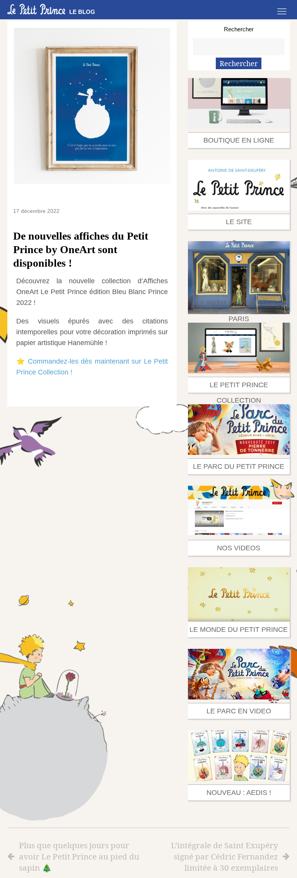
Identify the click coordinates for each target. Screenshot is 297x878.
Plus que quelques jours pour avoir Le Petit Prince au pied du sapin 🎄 (79, 856)
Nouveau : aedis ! (239, 792)
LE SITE (239, 222)
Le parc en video (239, 711)
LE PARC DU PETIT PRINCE (238, 466)
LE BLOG (82, 12)
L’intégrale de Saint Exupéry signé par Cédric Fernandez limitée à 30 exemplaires (224, 856)
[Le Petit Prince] (36, 9)
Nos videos (238, 548)
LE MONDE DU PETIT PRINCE (238, 629)
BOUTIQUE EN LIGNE (238, 140)
